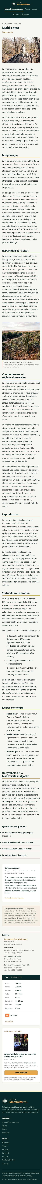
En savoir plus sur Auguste (14, 898)
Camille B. (5, 1153)
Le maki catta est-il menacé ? (15, 855)
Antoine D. (5, 1149)
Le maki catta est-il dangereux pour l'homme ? (17, 834)
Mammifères (7, 23)
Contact (5, 1163)
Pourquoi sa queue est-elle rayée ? (17, 849)
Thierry (4, 1146)
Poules (27, 9)
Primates (17, 23)
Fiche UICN (9, 1021)
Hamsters (16, 14)
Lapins (34, 9)
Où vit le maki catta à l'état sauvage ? (18, 842)
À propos (25, 14)
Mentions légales (8, 1160)
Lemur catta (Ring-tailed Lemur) (15, 939)
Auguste (5, 1156)
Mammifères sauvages (14, 9)
